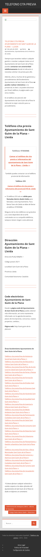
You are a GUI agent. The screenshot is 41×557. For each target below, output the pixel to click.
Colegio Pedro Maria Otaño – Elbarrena (21, 512)
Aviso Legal (21, 545)
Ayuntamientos (9, 51)
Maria (24, 49)
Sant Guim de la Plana (13, 375)
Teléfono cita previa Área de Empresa (18, 388)
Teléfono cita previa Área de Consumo (19, 426)
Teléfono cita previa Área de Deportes (18, 431)
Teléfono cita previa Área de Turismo (18, 466)
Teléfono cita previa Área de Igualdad (18, 399)
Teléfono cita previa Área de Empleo (18, 383)
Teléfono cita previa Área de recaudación (19, 471)
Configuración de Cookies (21, 550)
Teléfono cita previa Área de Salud (17, 420)
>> (20, 191)
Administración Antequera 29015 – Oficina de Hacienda (20, 508)
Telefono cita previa (20, 4)
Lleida (33, 189)
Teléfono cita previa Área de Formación (19, 378)
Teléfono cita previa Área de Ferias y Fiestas (20, 372)
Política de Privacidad (21, 547)
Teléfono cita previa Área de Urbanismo (19, 436)
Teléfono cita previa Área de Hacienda (18, 394)
